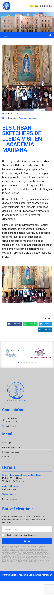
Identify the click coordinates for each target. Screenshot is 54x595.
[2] (21, 362)
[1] (18, 362)
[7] (35, 362)
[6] (32, 362)
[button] (2, 21)
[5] (29, 362)
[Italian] (41, 6)
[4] (27, 362)
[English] (50, 6)
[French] (46, 6)
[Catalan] (32, 6)
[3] (24, 362)
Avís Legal (6, 443)
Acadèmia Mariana (27, 118)
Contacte (6, 457)
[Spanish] (36, 6)
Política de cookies (10, 452)
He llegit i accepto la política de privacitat (21, 535)
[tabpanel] (14, 353)
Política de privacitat (11, 447)
